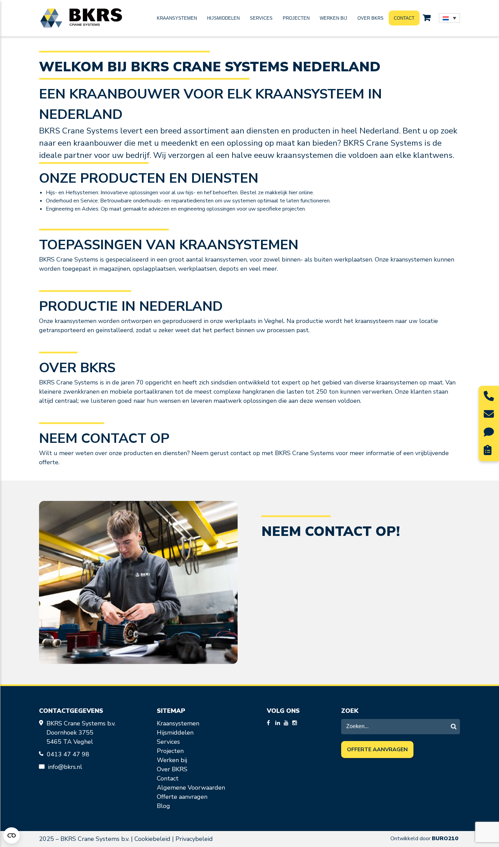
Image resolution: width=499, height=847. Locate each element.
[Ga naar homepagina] (81, 18)
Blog (163, 806)
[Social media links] (270, 723)
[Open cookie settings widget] (11, 835)
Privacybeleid (194, 839)
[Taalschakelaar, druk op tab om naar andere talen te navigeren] (449, 18)
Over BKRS (370, 18)
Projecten (296, 18)
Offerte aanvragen (182, 797)
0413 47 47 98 (69, 754)
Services (261, 18)
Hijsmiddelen (223, 18)
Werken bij (333, 18)
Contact (404, 18)
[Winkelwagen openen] (426, 18)
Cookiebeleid (152, 839)
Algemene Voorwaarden (191, 787)
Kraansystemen (177, 18)
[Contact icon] (489, 398)
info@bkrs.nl (65, 767)
